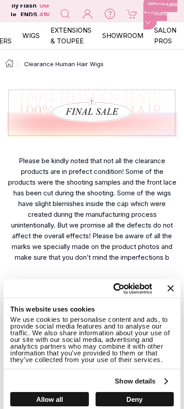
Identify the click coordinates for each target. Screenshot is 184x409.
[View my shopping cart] (132, 13)
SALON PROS (165, 35)
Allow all (49, 399)
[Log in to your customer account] (87, 13)
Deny (134, 399)
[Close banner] (170, 288)
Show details (135, 381)
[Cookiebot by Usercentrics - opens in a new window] (115, 289)
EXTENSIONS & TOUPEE (71, 35)
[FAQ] (110, 13)
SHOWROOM (122, 35)
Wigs (31, 35)
